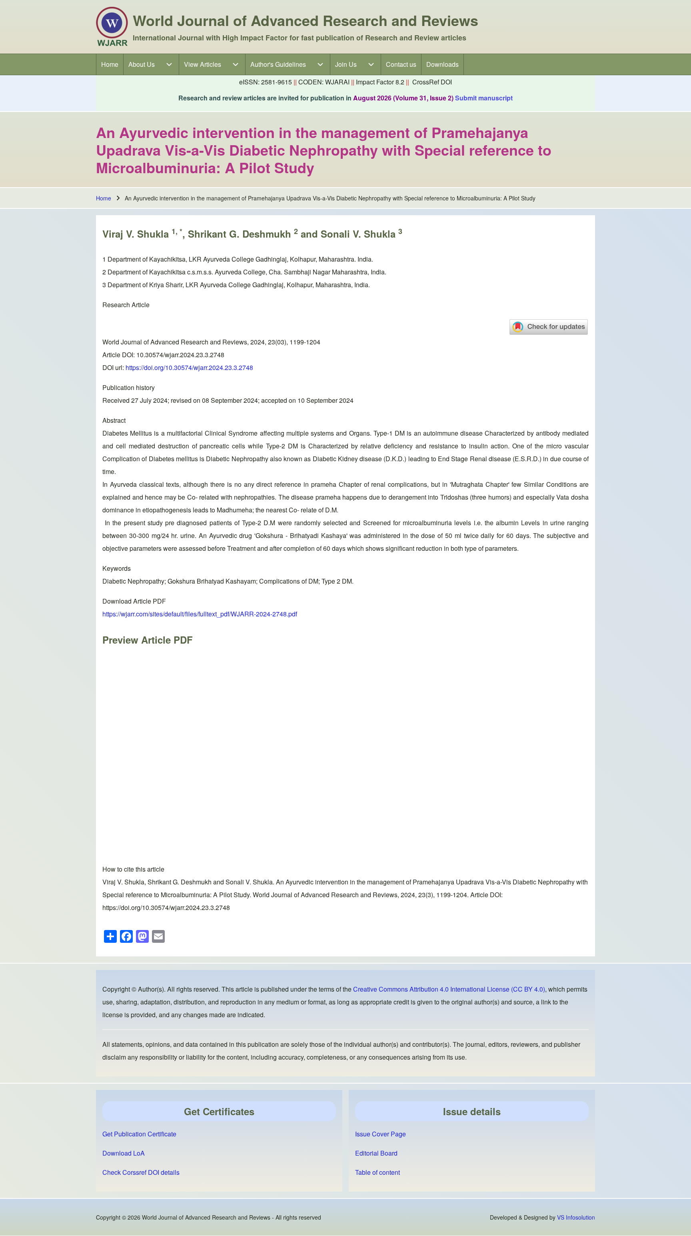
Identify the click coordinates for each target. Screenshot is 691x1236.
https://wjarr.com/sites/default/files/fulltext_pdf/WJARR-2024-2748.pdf (199, 613)
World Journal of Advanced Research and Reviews (305, 20)
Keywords (116, 568)
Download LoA (123, 1153)
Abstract (114, 420)
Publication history (128, 387)
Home (103, 198)
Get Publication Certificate (139, 1133)
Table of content (377, 1172)
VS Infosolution (576, 1217)
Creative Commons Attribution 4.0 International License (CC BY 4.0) (449, 989)
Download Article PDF (134, 601)
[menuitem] (109, 64)
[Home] (112, 27)
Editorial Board (376, 1153)
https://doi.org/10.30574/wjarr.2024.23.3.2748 (189, 367)
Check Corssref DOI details (141, 1172)
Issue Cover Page (380, 1133)
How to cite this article (133, 869)
